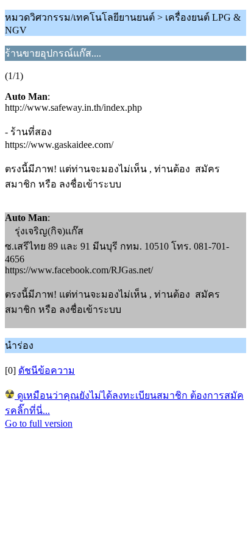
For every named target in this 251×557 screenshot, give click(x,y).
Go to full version (38, 423)
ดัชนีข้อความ (46, 370)
